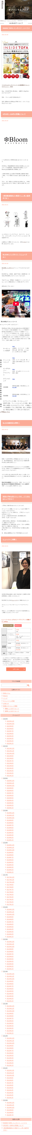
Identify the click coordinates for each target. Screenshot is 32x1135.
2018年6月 (10, 860)
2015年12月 (10, 941)
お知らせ (6, 703)
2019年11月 (10, 815)
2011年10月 (10, 1075)
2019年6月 (10, 827)
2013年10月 (10, 1011)
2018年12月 (10, 845)
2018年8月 (10, 855)
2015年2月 (10, 966)
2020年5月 (10, 798)
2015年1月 (10, 969)
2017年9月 (10, 884)
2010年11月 (10, 1105)
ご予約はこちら (5, 412)
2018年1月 (10, 872)
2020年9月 (10, 788)
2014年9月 (10, 981)
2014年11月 (10, 976)
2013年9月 (10, 1013)
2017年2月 (10, 902)
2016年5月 (10, 927)
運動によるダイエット (12, 708)
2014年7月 (10, 986)
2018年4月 (10, 865)
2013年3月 (10, 1028)
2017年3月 (10, 899)
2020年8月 (10, 790)
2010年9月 (10, 1110)
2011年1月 (10, 1097)
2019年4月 (10, 832)
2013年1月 (10, 1033)
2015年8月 (10, 951)
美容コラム (6, 693)
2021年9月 (10, 756)
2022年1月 (10, 743)
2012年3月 (10, 1060)
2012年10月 (10, 1043)
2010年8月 (10, 1112)
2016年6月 (10, 924)
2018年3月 (10, 867)
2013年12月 (10, 1006)
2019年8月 (10, 823)
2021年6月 (10, 763)
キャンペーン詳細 (8, 701)
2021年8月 (10, 758)
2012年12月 (10, 1038)
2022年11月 (10, 721)
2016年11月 (10, 912)
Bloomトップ (3, 20)
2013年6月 (10, 1021)
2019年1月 (10, 840)
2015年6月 (10, 956)
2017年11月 (10, 880)
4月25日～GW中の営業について (13, 1125)
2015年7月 (10, 954)
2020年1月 (10, 808)
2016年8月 (10, 919)
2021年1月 (10, 775)
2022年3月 (10, 738)
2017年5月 (10, 894)
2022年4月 (10, 736)
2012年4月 (10, 1058)
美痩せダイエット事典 (10, 706)
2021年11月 (10, 751)
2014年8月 (10, 984)
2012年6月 (10, 1053)
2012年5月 (10, 1055)
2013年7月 (10, 1018)
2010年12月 (10, 1102)
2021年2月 (10, 773)
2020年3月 (10, 803)
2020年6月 (10, 795)
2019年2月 (10, 837)
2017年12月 (10, 877)
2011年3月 (10, 1092)
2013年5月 (10, 1023)
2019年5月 (10, 830)
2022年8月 (10, 728)
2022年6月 (10, 733)
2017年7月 (10, 889)
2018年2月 (10, 870)
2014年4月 (10, 993)
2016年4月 (10, 929)
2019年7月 (10, 825)
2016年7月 (10, 922)
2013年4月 (10, 1026)
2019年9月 (10, 820)
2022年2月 (10, 741)
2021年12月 (10, 748)
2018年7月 (10, 857)
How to (5, 696)
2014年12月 (10, 974)
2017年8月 (10, 887)
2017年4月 (10, 897)
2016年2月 (10, 934)
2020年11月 (10, 783)
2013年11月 (10, 1008)
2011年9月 (10, 1078)
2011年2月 (10, 1095)
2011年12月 (10, 1070)
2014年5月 (10, 991)
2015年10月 (10, 946)
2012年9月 (10, 1045)
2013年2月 (10, 1031)
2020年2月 (10, 805)
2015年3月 (10, 964)
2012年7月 (10, 1050)
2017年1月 (10, 904)
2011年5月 (10, 1088)
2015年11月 (10, 944)
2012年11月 (10, 1040)
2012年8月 (10, 1048)
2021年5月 (10, 766)
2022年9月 (10, 726)
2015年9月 (10, 949)
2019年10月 (10, 818)
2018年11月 (10, 847)
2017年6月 (10, 892)
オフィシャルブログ (11, 20)
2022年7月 (10, 731)
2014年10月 (10, 979)
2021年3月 (10, 770)
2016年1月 (10, 936)
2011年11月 (10, 1073)
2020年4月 (10, 800)
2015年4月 (10, 961)
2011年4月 (10, 1090)
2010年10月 (10, 1107)
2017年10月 (10, 882)
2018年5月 (10, 862)
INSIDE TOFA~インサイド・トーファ (15, 1123)
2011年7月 (10, 1083)
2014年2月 (10, 998)
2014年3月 (10, 996)
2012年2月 (10, 1063)
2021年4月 (10, 768)
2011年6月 (10, 1085)
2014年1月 (10, 1001)
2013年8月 (10, 1016)
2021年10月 (10, 753)
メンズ (5, 698)
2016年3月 (10, 931)
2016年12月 (10, 909)
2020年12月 (10, 780)
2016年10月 (10, 914)
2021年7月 (10, 761)
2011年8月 (10, 1080)
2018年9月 (10, 852)
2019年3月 (10, 835)
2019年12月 (10, 813)
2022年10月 (10, 723)
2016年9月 (10, 917)
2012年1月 (10, 1065)
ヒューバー (15, 600)
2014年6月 (10, 988)
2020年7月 (10, 793)
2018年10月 (10, 850)
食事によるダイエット (12, 711)
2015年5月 (10, 959)
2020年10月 (10, 785)
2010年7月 (10, 1115)
